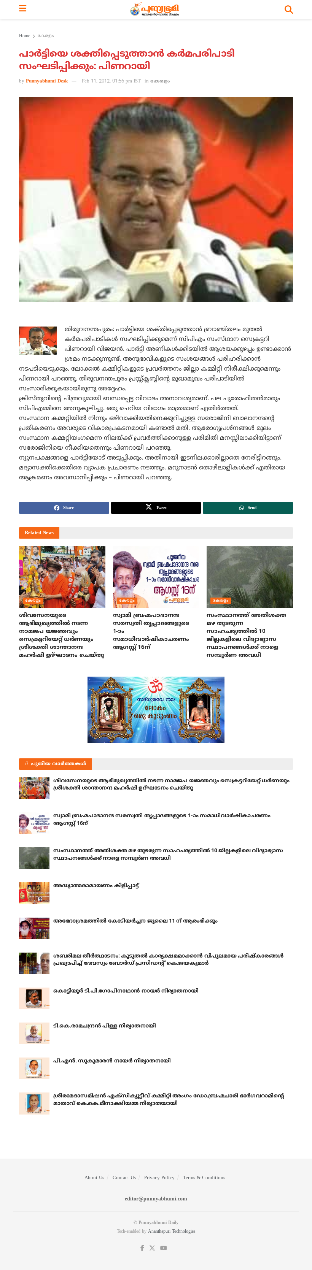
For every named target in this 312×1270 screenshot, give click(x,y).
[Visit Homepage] (155, 9)
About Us (94, 1178)
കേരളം (46, 36)
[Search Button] (289, 9)
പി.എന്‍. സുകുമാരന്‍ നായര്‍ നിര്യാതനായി (112, 1061)
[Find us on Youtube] (163, 1248)
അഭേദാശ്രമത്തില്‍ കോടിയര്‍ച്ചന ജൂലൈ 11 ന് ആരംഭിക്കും (135, 921)
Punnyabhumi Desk (47, 81)
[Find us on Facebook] (142, 1248)
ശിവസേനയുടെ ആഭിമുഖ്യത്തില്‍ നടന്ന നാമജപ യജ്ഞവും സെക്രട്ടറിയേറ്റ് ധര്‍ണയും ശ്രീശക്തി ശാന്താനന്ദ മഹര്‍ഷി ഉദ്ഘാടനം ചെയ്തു (171, 785)
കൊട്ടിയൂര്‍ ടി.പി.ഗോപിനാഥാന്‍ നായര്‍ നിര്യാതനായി (125, 991)
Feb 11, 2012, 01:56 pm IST (111, 81)
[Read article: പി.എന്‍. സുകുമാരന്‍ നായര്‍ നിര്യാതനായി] (34, 1068)
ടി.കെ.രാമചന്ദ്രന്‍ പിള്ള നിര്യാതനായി (104, 1026)
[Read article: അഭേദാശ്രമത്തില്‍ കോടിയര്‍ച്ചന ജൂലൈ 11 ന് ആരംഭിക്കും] (34, 928)
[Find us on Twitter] (152, 1248)
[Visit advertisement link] (156, 710)
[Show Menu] (22, 9)
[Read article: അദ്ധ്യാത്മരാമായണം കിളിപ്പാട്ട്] (34, 893)
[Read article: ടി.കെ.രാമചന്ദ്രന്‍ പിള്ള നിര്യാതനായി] (34, 1033)
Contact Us (124, 1178)
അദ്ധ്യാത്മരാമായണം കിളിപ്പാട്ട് (96, 886)
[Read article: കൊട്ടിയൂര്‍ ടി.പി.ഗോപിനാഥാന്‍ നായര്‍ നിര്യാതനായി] (34, 998)
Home (24, 36)
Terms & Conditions (204, 1178)
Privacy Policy (159, 1178)
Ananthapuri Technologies (172, 1232)
